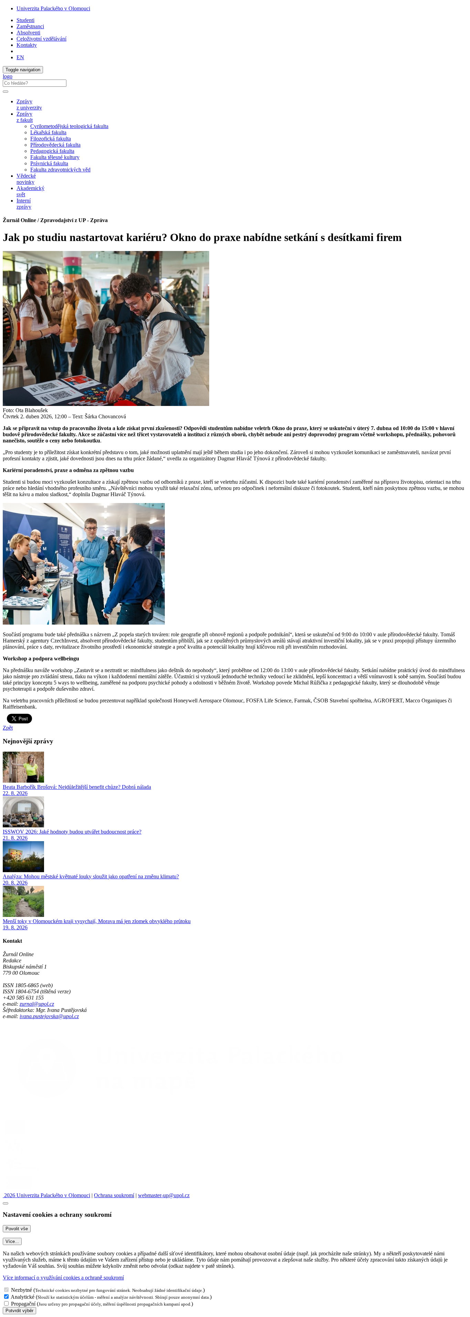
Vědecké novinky (26, 179)
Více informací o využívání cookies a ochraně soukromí (63, 1278)
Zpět (8, 728)
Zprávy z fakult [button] (25, 117)
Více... (12, 1241)
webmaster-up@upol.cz (164, 1195)
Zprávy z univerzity (29, 104)
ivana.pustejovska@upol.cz (49, 1016)
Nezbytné (21, 1290)
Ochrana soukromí (114, 1195)
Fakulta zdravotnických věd (60, 170)
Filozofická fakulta (50, 139)
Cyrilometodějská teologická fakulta (69, 126)
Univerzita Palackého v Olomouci (53, 8)
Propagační (23, 1304)
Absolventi (28, 32)
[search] (5, 92)
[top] (5, 1203)
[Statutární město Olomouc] (18, 1189)
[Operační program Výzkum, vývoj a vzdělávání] (42, 1134)
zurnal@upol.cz (37, 1004)
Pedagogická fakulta (52, 151)
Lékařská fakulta (48, 132)
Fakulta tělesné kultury (54, 157)
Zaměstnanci (30, 26)
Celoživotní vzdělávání (41, 39)
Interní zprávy (24, 204)
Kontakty (27, 45)
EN (20, 57)
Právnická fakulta (49, 163)
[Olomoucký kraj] (26, 1171)
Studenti (25, 20)
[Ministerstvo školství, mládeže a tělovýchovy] (15, 1153)
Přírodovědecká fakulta (55, 145)
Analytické (22, 1297)
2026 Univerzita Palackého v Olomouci (46, 1195)
